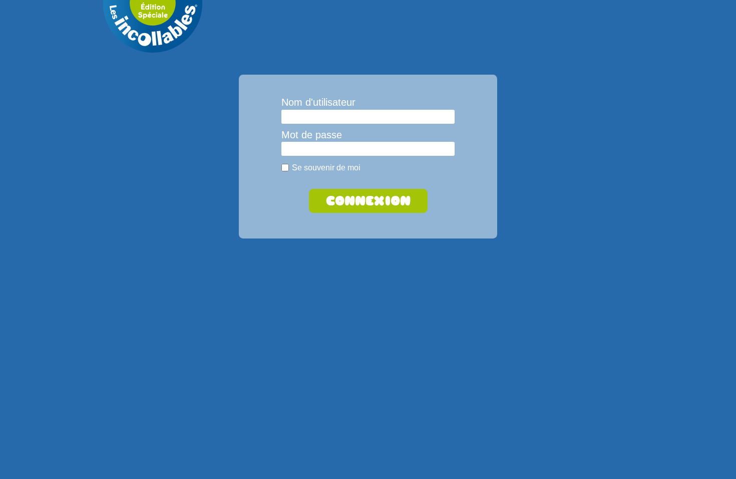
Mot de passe (311, 134)
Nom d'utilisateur (318, 102)
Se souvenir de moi (326, 167)
